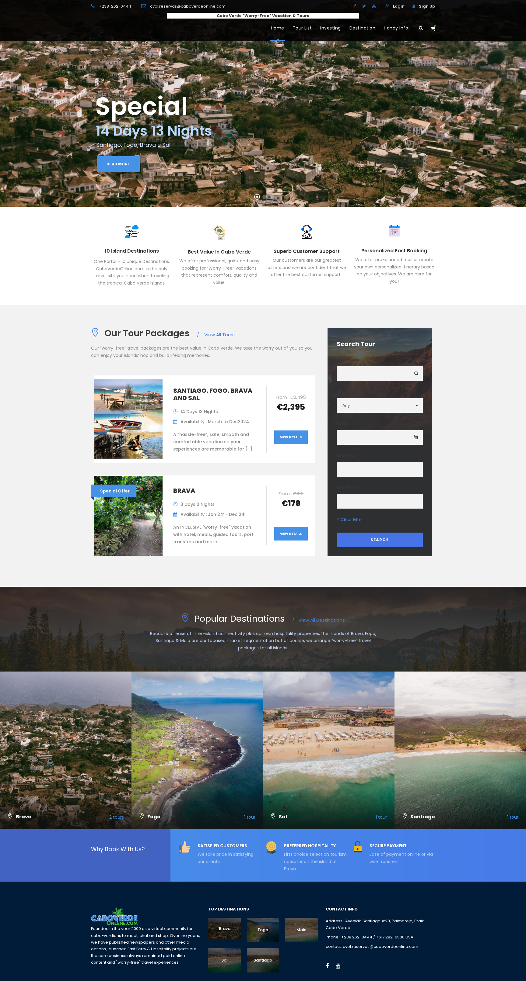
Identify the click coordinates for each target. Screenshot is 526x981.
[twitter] (364, 6)
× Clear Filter (350, 519)
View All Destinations (318, 620)
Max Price (347, 487)
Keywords (348, 360)
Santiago (263, 960)
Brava (184, 490)
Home (277, 28)
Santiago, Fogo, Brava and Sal (212, 394)
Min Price (346, 455)
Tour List (302, 28)
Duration (346, 392)
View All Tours (216, 334)
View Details (291, 437)
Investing (330, 28)
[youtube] (374, 6)
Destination (362, 28)
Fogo (263, 930)
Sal (224, 960)
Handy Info (396, 28)
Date (342, 424)
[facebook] (355, 6)
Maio (301, 930)
